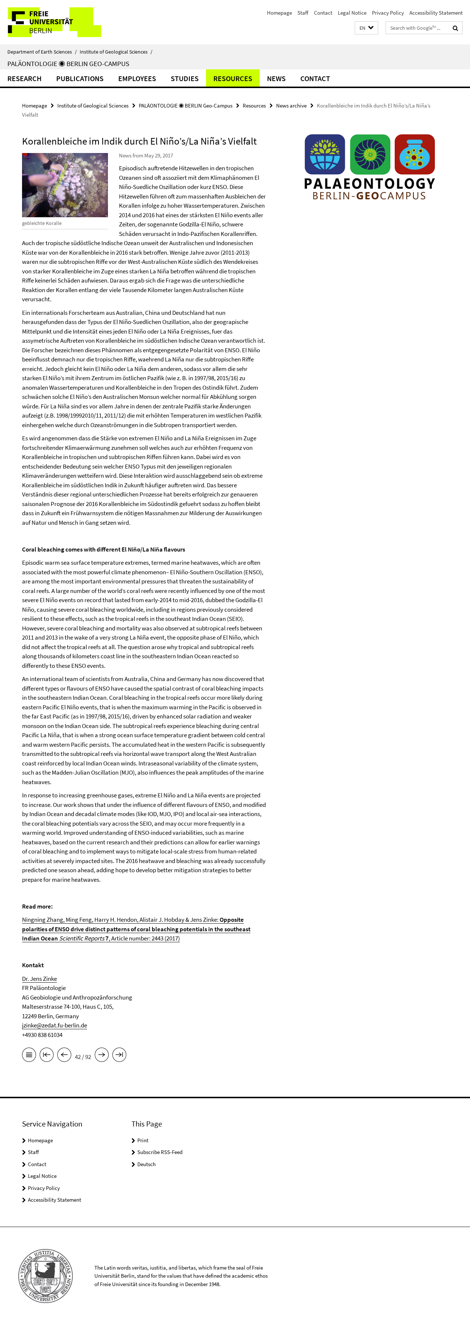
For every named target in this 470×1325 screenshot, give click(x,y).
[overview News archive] (29, 1056)
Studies (185, 78)
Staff (302, 12)
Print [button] (142, 1140)
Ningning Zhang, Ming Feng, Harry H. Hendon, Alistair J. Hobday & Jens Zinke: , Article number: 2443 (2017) (136, 929)
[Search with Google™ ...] (455, 28)
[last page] (119, 1056)
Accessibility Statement (436, 12)
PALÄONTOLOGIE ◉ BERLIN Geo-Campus (68, 63)
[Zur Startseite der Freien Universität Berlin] (61, 22)
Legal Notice (352, 12)
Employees (137, 78)
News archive (291, 105)
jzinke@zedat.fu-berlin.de (54, 1025)
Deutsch (146, 1164)
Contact (323, 12)
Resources (232, 78)
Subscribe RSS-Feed (159, 1152)
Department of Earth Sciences (42, 51)
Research (24, 78)
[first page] (47, 1056)
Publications (80, 78)
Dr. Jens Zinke (39, 979)
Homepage (279, 12)
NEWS (276, 78)
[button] (366, 28)
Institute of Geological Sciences (116, 51)
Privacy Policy (388, 12)
